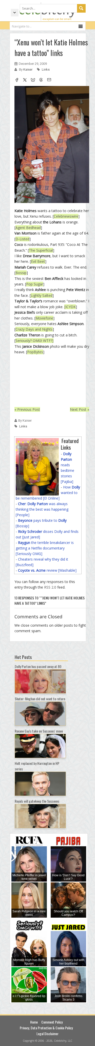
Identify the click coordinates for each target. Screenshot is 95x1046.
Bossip (21, 272)
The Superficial (41, 250)
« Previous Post (27, 409)
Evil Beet (38, 261)
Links (46, 69)
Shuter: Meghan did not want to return (40, 698)
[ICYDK (70, 306)
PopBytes (35, 352)
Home (34, 1022)
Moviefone (44, 318)
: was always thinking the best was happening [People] (42, 509)
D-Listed (22, 239)
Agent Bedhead (28, 227)
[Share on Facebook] (16, 80)
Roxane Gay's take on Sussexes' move (39, 731)
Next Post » (79, 409)
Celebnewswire (66, 216)
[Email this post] (49, 80)
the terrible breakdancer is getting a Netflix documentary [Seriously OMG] (45, 548)
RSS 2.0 (50, 587)
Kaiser (28, 69)
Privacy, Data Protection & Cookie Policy (46, 1027)
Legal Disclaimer (47, 1033)
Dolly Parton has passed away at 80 (38, 666)
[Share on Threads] (41, 80)
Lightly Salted (41, 295)
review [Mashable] (47, 570)
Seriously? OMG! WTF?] (34, 340)
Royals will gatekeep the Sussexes (37, 801)
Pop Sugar (34, 284)
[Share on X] (25, 80)
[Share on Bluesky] (33, 80)
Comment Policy (52, 1022)
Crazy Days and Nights (34, 329)
